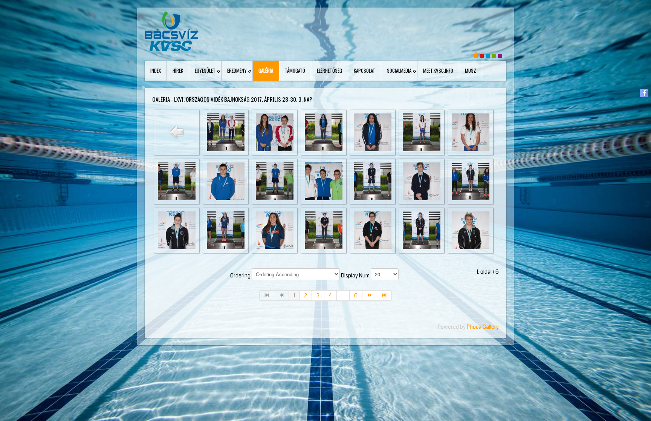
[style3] (494, 55)
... (343, 295)
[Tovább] (369, 295)
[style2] (488, 55)
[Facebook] (644, 93)
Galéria (265, 70)
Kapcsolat (364, 70)
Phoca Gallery (483, 327)
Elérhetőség (329, 70)
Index (155, 70)
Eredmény (237, 70)
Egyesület (205, 70)
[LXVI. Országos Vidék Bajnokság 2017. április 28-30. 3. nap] (226, 132)
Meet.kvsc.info (438, 70)
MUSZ (470, 70)
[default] (476, 55)
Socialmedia (399, 70)
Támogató (295, 70)
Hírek (178, 70)
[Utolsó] (384, 295)
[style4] (500, 55)
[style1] (482, 55)
